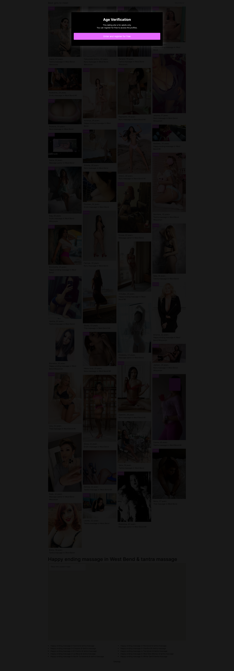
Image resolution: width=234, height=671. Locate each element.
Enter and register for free (117, 36)
